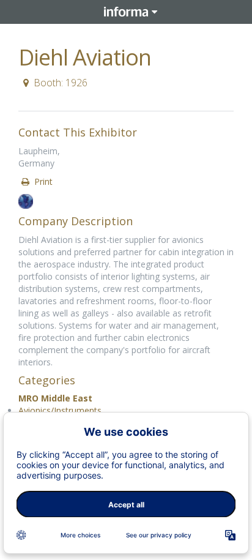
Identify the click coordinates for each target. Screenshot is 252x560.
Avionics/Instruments (60, 410)
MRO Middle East (55, 398)
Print (42, 181)
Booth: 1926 (60, 82)
